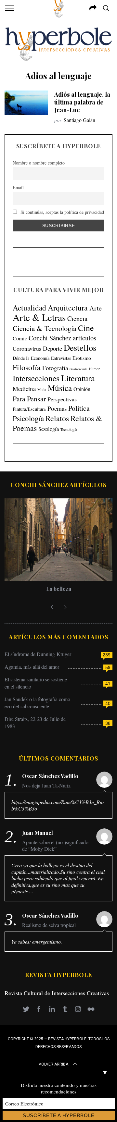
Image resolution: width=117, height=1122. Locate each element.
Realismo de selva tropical (49, 925)
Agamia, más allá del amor (32, 666)
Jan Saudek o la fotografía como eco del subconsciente (37, 703)
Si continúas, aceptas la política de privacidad (61, 212)
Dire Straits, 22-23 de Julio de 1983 (35, 722)
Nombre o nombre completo (39, 163)
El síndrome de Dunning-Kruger (38, 654)
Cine (86, 327)
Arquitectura (68, 307)
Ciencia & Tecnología (44, 328)
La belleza (58, 588)
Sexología (48, 429)
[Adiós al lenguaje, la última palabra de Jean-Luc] (26, 103)
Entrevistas (61, 358)
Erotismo (81, 357)
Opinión (81, 389)
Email (18, 187)
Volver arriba (53, 1064)
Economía (40, 358)
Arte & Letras (39, 317)
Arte (95, 308)
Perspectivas (62, 399)
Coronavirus (27, 348)
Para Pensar (29, 398)
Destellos (80, 347)
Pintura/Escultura (29, 409)
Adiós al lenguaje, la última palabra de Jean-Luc (82, 102)
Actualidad (29, 307)
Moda (41, 389)
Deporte (52, 348)
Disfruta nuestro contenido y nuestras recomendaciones (59, 1088)
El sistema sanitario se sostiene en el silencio (36, 683)
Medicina (24, 388)
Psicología (28, 418)
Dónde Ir (21, 358)
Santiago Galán (79, 119)
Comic (20, 338)
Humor (94, 368)
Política (79, 408)
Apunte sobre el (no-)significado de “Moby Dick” (55, 845)
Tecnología (68, 429)
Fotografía (55, 368)
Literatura (78, 378)
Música (60, 388)
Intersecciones (36, 378)
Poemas (57, 408)
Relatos (57, 418)
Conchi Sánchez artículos (62, 337)
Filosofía (27, 367)
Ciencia (77, 318)
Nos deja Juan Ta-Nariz (46, 785)
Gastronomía (78, 369)
